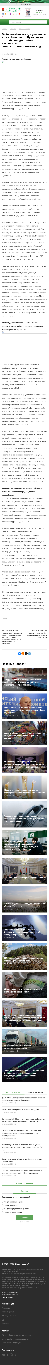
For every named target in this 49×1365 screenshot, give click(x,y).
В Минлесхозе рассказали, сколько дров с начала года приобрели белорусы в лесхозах (23, 960)
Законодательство (9, 1316)
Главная (4, 29)
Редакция (6, 1308)
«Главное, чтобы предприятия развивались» (24, 878)
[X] (26, 653)
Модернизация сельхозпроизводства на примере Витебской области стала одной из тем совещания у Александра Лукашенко (24, 1018)
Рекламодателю (8, 1312)
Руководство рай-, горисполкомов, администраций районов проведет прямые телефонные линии (24, 818)
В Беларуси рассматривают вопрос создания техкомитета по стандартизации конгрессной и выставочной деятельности (24, 764)
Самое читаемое (35, 1092)
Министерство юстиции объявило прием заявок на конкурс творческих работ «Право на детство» (24, 710)
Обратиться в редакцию (11, 1343)
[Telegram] (29, 653)
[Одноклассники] (22, 653)
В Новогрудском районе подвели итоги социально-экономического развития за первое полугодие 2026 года (23, 1147)
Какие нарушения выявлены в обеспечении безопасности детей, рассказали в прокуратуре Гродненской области (24, 1073)
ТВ (3, 1319)
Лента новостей (13, 1092)
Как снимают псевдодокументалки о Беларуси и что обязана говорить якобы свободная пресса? (23, 932)
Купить (39, 12)
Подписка (5, 1323)
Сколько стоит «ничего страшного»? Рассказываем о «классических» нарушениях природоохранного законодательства (22, 1133)
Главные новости (24, 29)
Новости (13, 29)
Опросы (24, 1191)
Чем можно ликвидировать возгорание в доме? (20, 1110)
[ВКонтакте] (19, 653)
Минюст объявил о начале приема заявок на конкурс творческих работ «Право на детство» (24, 736)
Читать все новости (24, 1184)
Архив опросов (25, 1222)
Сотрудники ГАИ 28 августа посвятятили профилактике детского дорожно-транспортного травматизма (22, 682)
